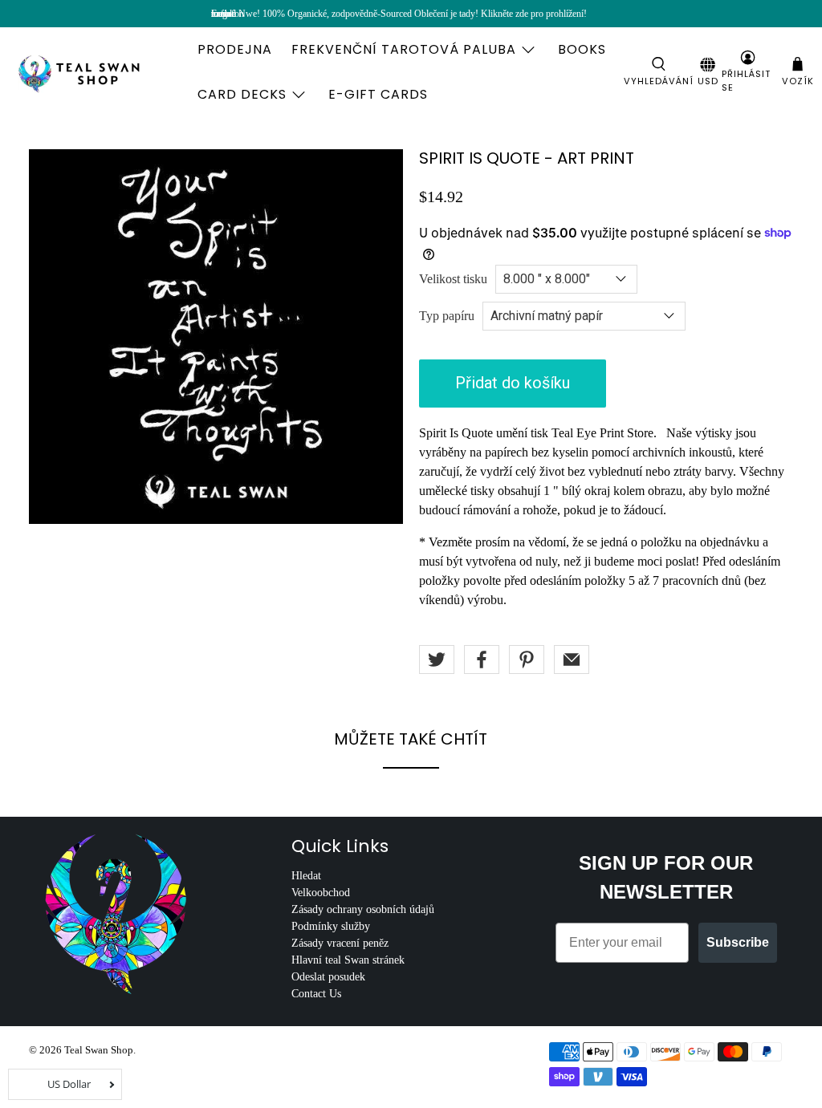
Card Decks (242, 94)
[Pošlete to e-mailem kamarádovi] (571, 659)
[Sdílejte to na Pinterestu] (526, 659)
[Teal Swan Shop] (98, 72)
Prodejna (234, 49)
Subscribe (737, 942)
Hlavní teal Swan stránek (348, 960)
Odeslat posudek (328, 977)
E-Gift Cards (378, 94)
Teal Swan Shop (98, 1050)
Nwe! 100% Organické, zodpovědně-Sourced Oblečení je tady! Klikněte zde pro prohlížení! (412, 13)
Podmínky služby (330, 926)
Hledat (306, 876)
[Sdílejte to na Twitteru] (436, 659)
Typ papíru (446, 316)
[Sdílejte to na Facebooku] (481, 659)
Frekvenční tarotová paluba (403, 49)
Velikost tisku (453, 279)
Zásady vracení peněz (340, 943)
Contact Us (316, 994)
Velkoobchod (320, 893)
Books (582, 49)
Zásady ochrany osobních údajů (362, 909)
